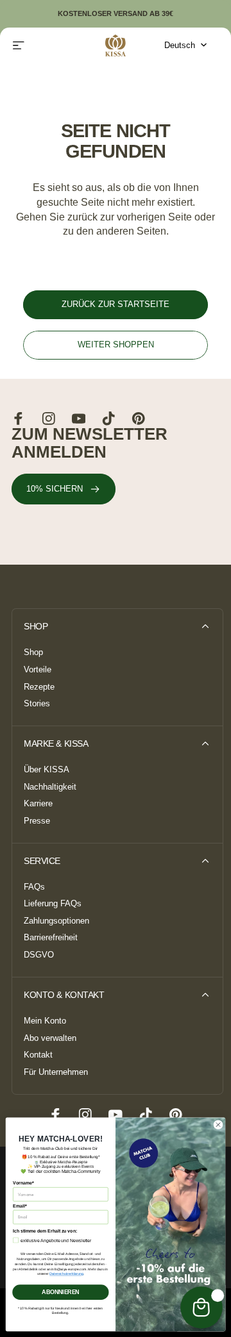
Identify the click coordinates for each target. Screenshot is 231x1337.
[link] (64, 489)
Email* (19, 1206)
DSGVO (39, 955)
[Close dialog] (218, 1124)
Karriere (38, 803)
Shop (33, 652)
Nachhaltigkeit (50, 787)
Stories (37, 703)
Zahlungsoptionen (56, 921)
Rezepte (39, 687)
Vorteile (37, 669)
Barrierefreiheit (51, 937)
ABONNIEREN (60, 1292)
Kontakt (38, 1054)
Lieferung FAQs (52, 903)
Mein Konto (45, 1021)
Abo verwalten (50, 1038)
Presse (37, 821)
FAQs (34, 887)
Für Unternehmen (56, 1072)
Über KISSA (46, 769)
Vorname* (23, 1183)
